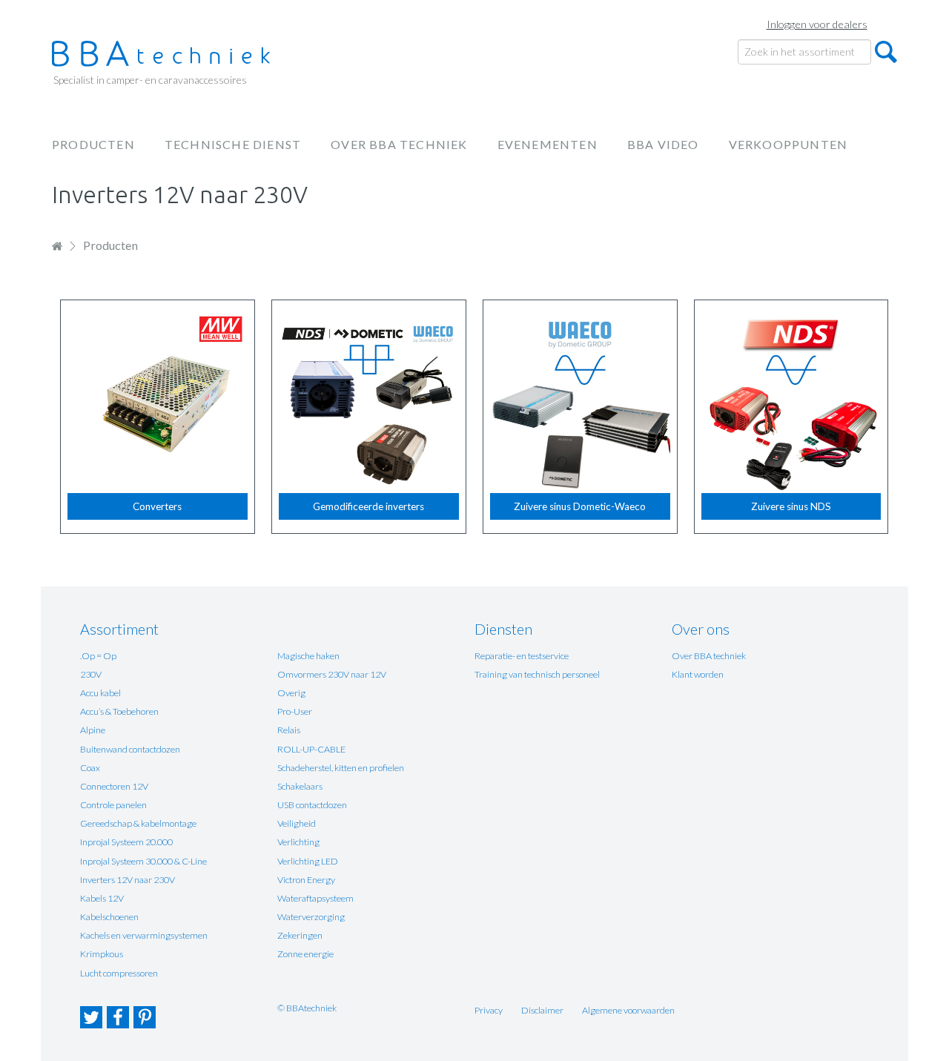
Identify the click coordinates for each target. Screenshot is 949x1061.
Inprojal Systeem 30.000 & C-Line (143, 861)
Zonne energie (305, 953)
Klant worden (698, 674)
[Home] (167, 54)
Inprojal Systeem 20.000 (126, 841)
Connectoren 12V (114, 786)
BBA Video (663, 144)
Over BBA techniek (399, 144)
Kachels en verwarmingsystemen (144, 935)
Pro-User (294, 711)
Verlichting (298, 841)
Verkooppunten (788, 144)
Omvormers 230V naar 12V (331, 674)
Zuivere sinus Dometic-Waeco (580, 506)
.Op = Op (98, 655)
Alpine (92, 730)
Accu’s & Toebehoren (119, 711)
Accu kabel (100, 692)
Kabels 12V (102, 898)
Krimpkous (101, 953)
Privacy (488, 1010)
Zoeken (886, 52)
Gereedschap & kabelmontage (138, 823)
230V (91, 674)
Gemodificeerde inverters (368, 506)
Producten (93, 144)
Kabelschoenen (109, 916)
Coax (90, 767)
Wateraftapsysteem (315, 898)
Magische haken (308, 655)
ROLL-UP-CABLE (311, 749)
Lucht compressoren (119, 973)
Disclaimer (542, 1010)
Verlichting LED (307, 861)
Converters (157, 506)
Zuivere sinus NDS (791, 506)
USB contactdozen (312, 804)
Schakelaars (300, 786)
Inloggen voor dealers (817, 24)
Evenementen (547, 144)
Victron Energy (306, 879)
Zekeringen (300, 935)
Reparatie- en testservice (521, 655)
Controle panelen (113, 804)
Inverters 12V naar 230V (127, 879)
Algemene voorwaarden (628, 1010)
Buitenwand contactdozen (130, 749)
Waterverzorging (311, 916)
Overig (291, 692)
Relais (288, 730)
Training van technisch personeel (537, 674)
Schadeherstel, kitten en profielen (340, 767)
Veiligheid (296, 823)
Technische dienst (233, 144)
